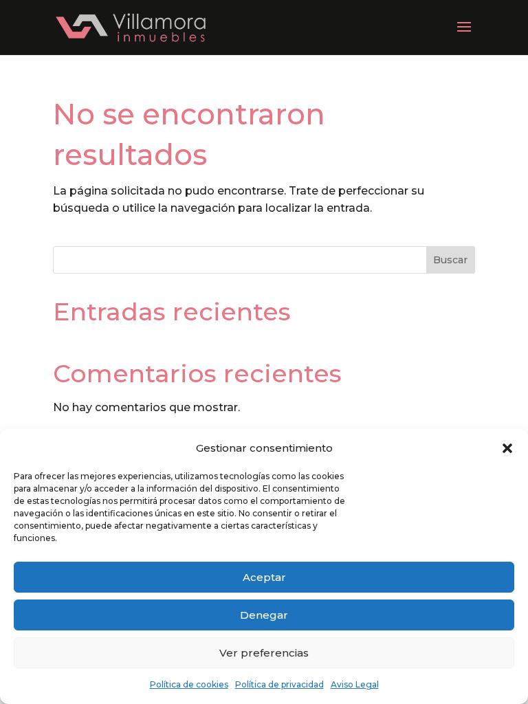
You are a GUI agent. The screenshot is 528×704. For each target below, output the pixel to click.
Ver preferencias (264, 652)
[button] (507, 448)
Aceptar (264, 577)
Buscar (450, 260)
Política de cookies (189, 684)
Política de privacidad (279, 684)
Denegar (264, 615)
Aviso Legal (355, 684)
